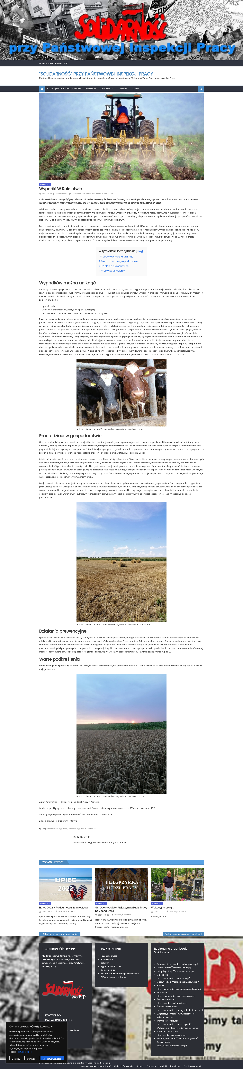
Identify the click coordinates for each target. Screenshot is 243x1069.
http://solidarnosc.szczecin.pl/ (171, 1035)
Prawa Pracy (107, 959)
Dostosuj (16, 1058)
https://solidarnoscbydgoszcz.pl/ (182, 964)
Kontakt (136, 88)
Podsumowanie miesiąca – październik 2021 (184, 934)
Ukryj (140, 251)
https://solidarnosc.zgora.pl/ (184, 1038)
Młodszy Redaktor (66, 911)
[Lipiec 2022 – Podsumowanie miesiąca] (65, 884)
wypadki (72, 828)
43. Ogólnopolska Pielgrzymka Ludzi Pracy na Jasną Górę (121, 909)
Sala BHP (105, 963)
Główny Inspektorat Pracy (113, 977)
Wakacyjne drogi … (162, 907)
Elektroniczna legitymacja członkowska (120, 973)
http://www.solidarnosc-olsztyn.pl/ (174, 1024)
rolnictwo (53, 828)
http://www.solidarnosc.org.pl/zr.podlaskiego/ (179, 989)
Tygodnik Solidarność (111, 966)
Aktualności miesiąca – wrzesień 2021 (61, 934)
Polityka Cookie (24, 1051)
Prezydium (91, 88)
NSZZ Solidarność (109, 956)
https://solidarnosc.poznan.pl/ (184, 1028)
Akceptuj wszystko (52, 1058)
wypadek (63, 828)
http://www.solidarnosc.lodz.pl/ (172, 1045)
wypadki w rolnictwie (86, 828)
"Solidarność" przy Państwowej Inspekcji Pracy (96, 74)
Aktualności (45, 185)
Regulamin (128, 1066)
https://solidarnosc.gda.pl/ (178, 967)
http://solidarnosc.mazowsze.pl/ (183, 982)
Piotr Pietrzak (61, 193)
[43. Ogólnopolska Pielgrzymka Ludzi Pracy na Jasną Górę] (121, 884)
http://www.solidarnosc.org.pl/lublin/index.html (180, 1010)
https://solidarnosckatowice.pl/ (172, 1003)
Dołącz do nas (108, 970)
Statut (117, 1066)
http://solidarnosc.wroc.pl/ (181, 971)
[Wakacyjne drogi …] (177, 884)
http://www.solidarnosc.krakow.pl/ (173, 978)
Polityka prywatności (193, 1066)
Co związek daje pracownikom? (64, 88)
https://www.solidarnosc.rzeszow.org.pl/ (176, 996)
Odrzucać (32, 1058)
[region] (37, 1042)
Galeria (123, 88)
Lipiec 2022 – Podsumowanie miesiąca (63, 907)
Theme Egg (104, 1063)
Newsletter (175, 1066)
